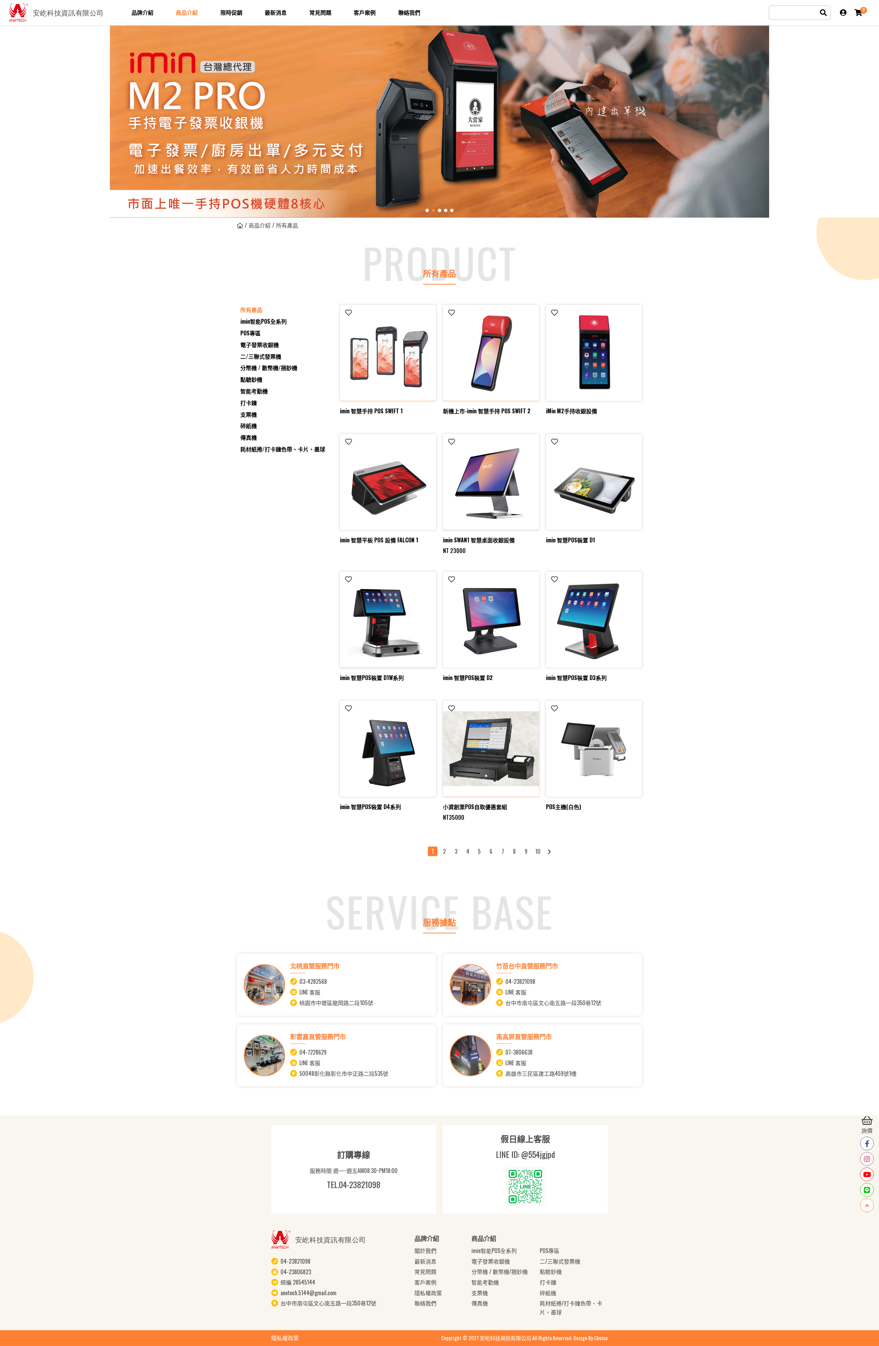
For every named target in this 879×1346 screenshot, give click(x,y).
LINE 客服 (309, 992)
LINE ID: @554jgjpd (525, 1154)
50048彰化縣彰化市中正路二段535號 (343, 1073)
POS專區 (250, 333)
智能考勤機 (254, 391)
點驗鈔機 (251, 379)
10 (537, 851)
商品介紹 (260, 225)
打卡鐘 (248, 403)
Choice (601, 1338)
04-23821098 (520, 982)
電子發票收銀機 (259, 345)
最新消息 (425, 1261)
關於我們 (425, 1250)
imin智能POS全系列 (263, 321)
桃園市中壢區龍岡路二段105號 (336, 1003)
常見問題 (425, 1271)
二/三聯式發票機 (260, 356)
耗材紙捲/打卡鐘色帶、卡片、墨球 (282, 449)
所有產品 (251, 310)
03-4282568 (313, 982)
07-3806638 (519, 1052)
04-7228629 (313, 1052)
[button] (427, 210)
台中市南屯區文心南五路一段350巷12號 (553, 1003)
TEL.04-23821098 (353, 1184)
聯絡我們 (425, 1303)
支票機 (248, 414)
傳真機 (248, 437)
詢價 (866, 1130)
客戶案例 (425, 1282)
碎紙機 (248, 426)
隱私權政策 (428, 1293)
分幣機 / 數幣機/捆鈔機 (268, 368)
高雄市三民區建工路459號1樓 (541, 1073)
